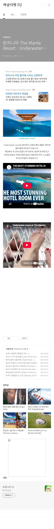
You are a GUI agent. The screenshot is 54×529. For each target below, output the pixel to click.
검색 (43, 5)
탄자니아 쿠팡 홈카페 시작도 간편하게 (24, 75)
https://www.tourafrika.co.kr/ (18, 90)
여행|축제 (9, 349)
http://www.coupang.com (17, 71)
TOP (49, 527)
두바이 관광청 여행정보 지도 (16, 353)
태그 (13, 14)
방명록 (23, 14)
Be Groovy (7, 490)
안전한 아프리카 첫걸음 (17, 93)
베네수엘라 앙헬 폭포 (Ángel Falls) (19, 359)
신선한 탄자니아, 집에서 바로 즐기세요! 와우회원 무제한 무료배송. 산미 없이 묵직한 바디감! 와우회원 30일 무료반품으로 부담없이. (26, 80)
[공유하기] (12, 338)
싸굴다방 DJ (12, 5)
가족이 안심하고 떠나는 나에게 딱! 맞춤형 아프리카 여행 (19, 98)
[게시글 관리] (15, 338)
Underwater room (27, 138)
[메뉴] (49, 5)
